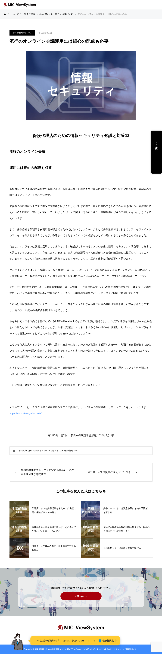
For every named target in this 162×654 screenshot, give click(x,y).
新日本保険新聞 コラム (22, 33)
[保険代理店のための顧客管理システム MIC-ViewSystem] (20, 5)
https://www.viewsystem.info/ (25, 413)
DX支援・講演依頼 (156, 145)
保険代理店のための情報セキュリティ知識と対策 (38, 450)
